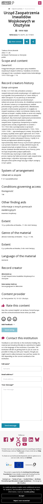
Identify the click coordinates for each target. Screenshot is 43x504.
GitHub (29, 458)
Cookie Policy (28, 479)
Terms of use (16, 479)
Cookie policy (29, 492)
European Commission (17, 476)
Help (39, 451)
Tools (19, 451)
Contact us (6, 479)
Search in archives (17, 9)
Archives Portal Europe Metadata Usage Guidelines (21, 480)
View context (16, 42)
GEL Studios (21, 483)
